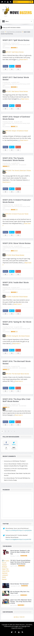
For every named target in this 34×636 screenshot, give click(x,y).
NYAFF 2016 (15, 164)
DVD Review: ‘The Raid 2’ (19, 461)
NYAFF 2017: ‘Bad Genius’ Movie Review (16, 78)
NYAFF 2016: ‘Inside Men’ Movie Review (16, 283)
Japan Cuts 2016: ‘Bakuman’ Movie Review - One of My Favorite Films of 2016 (20, 601)
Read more (23, 59)
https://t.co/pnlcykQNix (25, 530)
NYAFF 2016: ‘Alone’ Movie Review (17, 243)
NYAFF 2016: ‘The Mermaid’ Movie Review (17, 362)
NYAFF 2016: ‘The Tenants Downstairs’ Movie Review (13, 159)
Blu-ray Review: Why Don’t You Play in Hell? (19, 592)
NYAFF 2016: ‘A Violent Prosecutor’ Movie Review (17, 201)
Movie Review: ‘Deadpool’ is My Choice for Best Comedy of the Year (20, 552)
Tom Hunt (10, 122)
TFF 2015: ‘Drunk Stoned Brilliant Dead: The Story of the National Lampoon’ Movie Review (20, 562)
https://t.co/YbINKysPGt (12, 530)
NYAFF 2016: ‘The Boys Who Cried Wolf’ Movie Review (16, 400)
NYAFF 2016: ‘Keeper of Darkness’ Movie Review (16, 118)
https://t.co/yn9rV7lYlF (25, 539)
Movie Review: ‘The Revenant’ (19, 584)
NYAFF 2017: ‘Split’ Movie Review (16, 40)
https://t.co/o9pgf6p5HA (12, 539)
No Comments (6, 47)
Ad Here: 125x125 (19, 617)
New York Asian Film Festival (19, 44)
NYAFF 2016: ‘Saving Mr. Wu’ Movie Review (17, 323)
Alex (9, 43)
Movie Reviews (8, 44)
